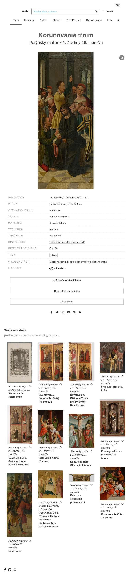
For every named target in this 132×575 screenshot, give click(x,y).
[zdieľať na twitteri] (57, 312)
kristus (54, 255)
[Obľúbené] (118, 20)
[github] (16, 569)
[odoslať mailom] (68, 312)
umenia (108, 11)
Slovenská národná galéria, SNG (67, 242)
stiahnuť (68, 301)
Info (109, 20)
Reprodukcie (94, 20)
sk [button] (118, 5)
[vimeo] (10, 569)
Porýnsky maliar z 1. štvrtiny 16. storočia (66, 42)
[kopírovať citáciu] (80, 312)
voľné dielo (59, 268)
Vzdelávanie (73, 20)
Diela (16, 20)
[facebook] (6, 569)
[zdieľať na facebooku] (51, 312)
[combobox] (65, 11)
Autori (43, 20)
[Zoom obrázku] (66, 120)
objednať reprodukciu (68, 291)
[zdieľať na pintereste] (62, 312)
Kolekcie (29, 20)
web (25, 11)
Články (56, 20)
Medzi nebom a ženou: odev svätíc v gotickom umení (78, 261)
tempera (54, 229)
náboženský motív (59, 216)
